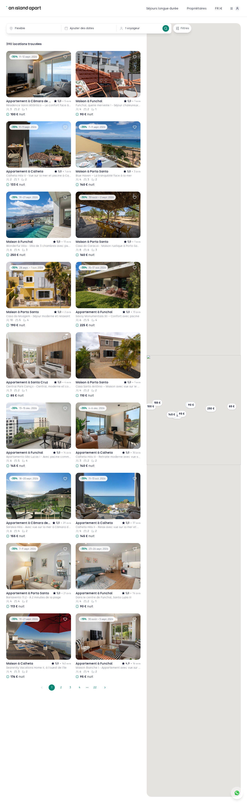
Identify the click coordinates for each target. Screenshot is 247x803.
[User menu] (234, 8)
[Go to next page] (105, 687)
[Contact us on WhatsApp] (237, 793)
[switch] (65, 57)
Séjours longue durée (162, 8)
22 (94, 687)
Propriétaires (196, 8)
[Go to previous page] (42, 687)
